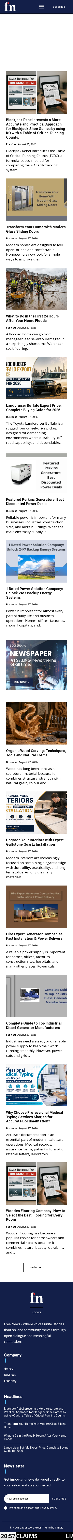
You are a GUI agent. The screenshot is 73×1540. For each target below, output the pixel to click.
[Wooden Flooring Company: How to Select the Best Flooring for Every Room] (36, 1183)
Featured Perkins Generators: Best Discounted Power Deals (35, 501)
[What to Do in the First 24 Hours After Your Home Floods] (36, 289)
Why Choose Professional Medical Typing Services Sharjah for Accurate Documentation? (34, 1116)
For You (11, 144)
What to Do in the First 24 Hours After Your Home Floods (32, 318)
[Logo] (10, 6)
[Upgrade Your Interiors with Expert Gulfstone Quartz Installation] (36, 812)
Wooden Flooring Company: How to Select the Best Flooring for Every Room (35, 1215)
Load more (35, 1267)
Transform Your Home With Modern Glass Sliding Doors (36, 229)
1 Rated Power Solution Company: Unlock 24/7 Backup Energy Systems (34, 593)
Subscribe (59, 1498)
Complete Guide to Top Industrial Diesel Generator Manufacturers (34, 1025)
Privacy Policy (48, 1507)
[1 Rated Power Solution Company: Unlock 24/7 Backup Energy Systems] (36, 561)
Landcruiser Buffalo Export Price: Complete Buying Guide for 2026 (34, 407)
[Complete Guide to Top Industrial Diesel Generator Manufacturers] (36, 996)
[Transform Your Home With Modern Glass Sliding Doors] (36, 199)
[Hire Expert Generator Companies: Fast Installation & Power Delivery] (36, 907)
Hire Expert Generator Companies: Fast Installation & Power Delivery (34, 936)
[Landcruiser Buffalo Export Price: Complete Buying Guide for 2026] (36, 378)
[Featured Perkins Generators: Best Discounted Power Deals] (36, 472)
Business (11, 238)
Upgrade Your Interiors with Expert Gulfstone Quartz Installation (35, 842)
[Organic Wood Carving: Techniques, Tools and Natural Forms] (36, 723)
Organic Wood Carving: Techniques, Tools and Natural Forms (36, 753)
